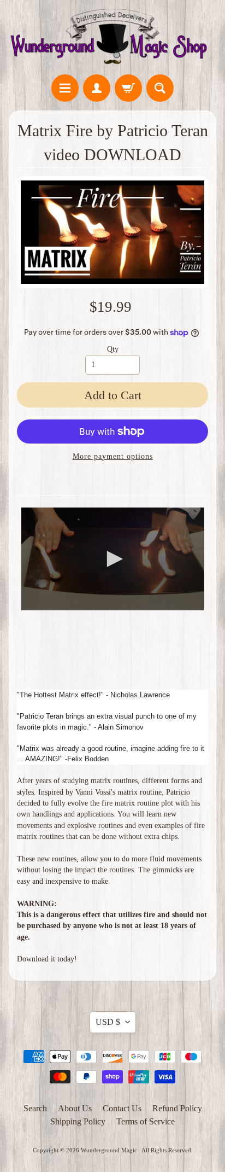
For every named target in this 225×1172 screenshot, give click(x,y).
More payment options (113, 456)
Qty (113, 349)
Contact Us (122, 1108)
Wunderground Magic (110, 1150)
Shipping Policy (77, 1121)
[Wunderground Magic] (112, 39)
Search (35, 1108)
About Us (75, 1108)
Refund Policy (177, 1108)
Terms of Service (145, 1121)
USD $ (108, 1022)
